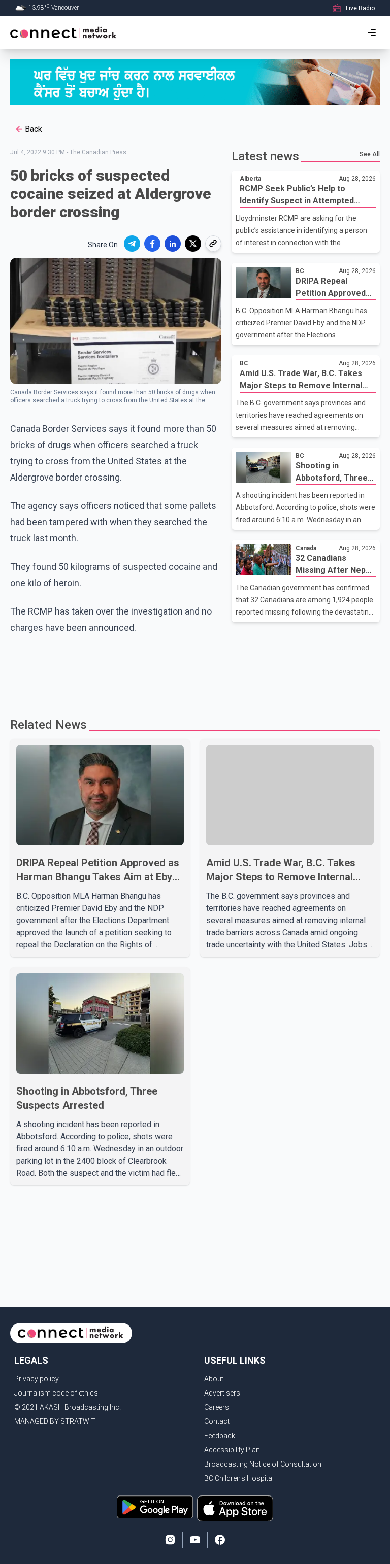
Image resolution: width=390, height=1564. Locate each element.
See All (370, 154)
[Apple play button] (235, 1508)
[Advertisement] (195, 671)
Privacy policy (36, 1379)
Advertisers (222, 1393)
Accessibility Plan (232, 1450)
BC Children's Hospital (239, 1478)
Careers (216, 1407)
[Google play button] (155, 1508)
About (213, 1379)
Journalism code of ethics (56, 1393)
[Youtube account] (195, 1540)
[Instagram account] (170, 1540)
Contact (217, 1421)
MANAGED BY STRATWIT (54, 1421)
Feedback (219, 1436)
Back (33, 129)
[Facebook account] (220, 1540)
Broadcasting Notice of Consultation (262, 1464)
